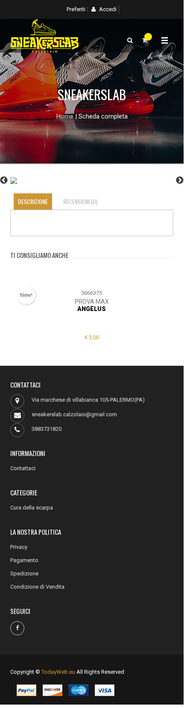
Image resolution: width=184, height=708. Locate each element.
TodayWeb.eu (58, 672)
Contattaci (22, 468)
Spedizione (24, 573)
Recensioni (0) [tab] (80, 201)
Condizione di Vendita (37, 587)
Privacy (18, 547)
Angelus (91, 308)
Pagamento (24, 560)
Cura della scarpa (31, 507)
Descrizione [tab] (33, 201)
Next (179, 180)
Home (64, 116)
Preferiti (76, 9)
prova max (92, 301)
